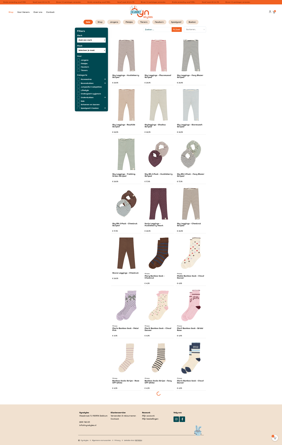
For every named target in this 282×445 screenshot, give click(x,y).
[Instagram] (176, 419)
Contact (50, 12)
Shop (11, 12)
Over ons (37, 12)
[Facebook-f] (182, 419)
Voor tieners (23, 12)
